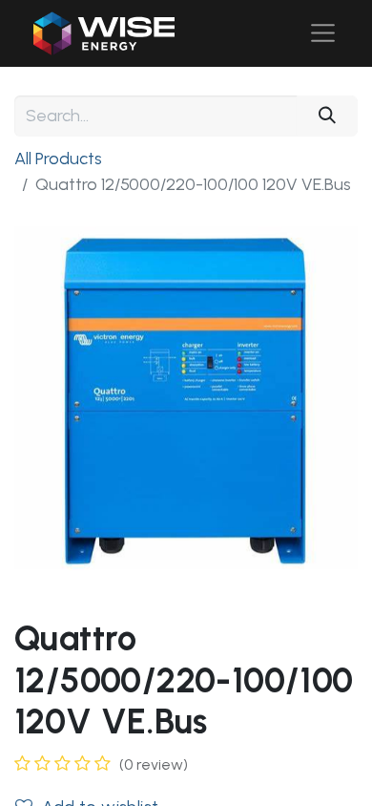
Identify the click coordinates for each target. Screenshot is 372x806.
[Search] (327, 116)
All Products (58, 158)
